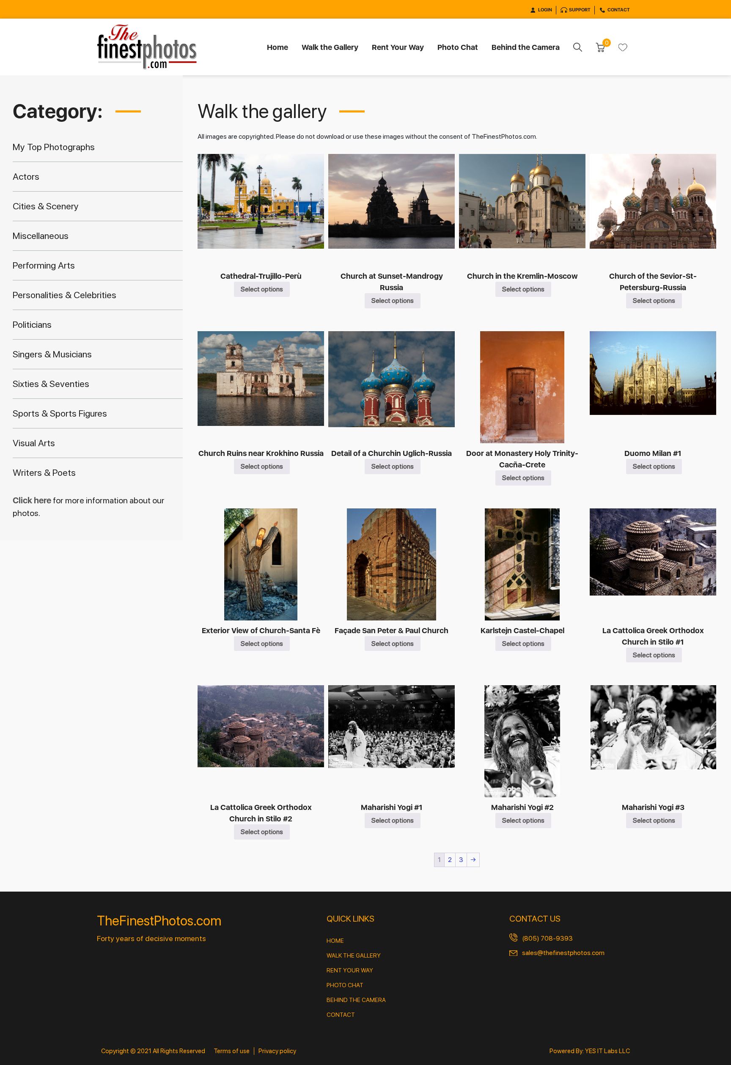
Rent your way (350, 970)
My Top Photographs (54, 146)
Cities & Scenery (46, 205)
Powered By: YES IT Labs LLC (590, 1051)
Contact (618, 10)
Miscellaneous (41, 235)
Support (580, 10)
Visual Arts (34, 442)
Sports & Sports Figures (60, 413)
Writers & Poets (44, 472)
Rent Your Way (398, 47)
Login (545, 10)
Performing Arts (44, 265)
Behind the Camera (526, 47)
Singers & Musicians (52, 354)
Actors (26, 176)
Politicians (32, 324)
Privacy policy (277, 1051)
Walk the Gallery (330, 47)
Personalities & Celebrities (64, 294)
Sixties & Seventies (51, 383)
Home (277, 47)
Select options (262, 289)
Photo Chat (457, 47)
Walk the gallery (354, 955)
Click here (33, 500)
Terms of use (232, 1051)
